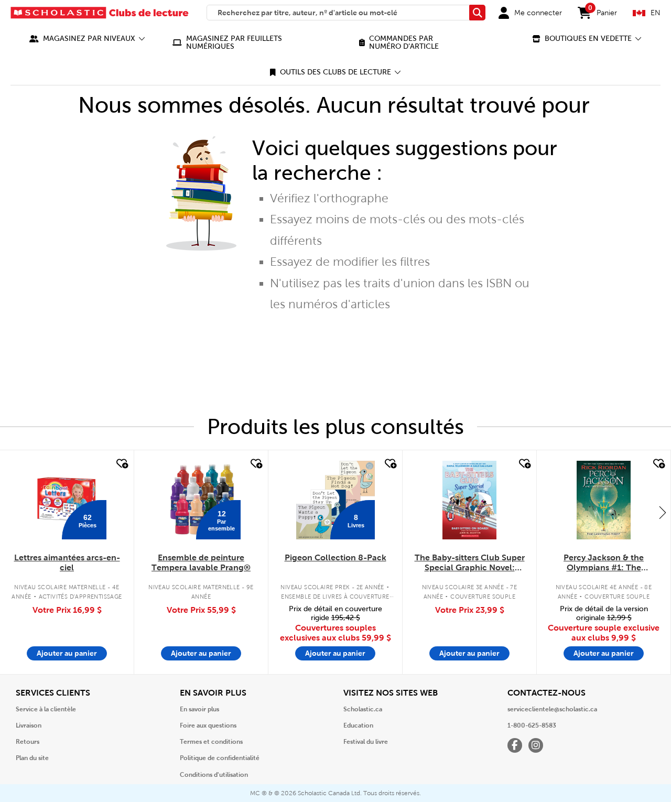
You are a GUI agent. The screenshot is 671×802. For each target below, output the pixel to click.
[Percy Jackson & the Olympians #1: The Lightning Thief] (603, 500)
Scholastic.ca (362, 709)
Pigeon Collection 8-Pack (335, 557)
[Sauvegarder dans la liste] (121, 464)
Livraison (28, 725)
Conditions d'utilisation (214, 774)
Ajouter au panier (67, 653)
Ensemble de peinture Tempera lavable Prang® (201, 562)
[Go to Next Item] (662, 512)
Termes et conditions (211, 741)
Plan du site (32, 758)
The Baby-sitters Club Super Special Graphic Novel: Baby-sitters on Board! (470, 563)
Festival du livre (365, 741)
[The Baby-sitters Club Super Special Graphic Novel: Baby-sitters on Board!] (469, 500)
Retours (27, 741)
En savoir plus (199, 709)
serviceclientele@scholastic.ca (552, 709)
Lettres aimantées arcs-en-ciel (67, 562)
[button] (87, 38)
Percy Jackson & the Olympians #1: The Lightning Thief (604, 563)
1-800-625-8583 (531, 725)
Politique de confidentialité (219, 758)
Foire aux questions (208, 725)
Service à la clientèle (46, 709)
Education (358, 725)
